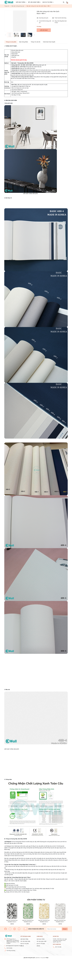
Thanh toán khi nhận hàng (60, 17)
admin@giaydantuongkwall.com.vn (12, 945)
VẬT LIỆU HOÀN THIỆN (34, 2)
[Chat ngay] (10, 929)
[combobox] (39, 93)
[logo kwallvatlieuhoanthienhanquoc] (8, 936)
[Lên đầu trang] (69, 958)
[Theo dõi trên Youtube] (19, 929)
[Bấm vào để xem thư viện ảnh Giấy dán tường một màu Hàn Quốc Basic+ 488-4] (19, 21)
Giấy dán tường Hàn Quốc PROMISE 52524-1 (60, 921)
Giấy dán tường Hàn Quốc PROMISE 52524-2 (44, 921)
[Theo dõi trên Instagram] (14, 929)
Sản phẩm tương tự (36, 900)
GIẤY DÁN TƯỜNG (20, 2)
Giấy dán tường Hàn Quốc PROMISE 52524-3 (28, 921)
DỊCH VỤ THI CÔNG (47, 2)
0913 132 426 (58, 947)
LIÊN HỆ (22, 945)
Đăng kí (65, 929)
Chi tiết (12, 911)
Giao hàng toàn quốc (43, 17)
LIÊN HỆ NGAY (44, 30)
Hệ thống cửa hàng (11, 950)
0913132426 (9, 948)
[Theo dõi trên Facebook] (5, 929)
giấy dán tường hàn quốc (29, 957)
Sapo (47, 957)
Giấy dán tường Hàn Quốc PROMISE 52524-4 (12, 921)
